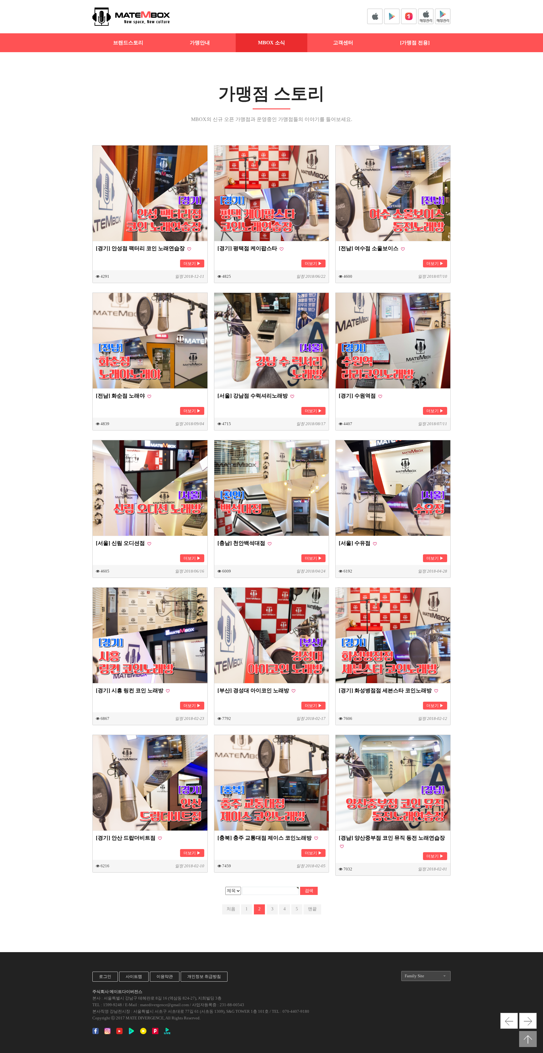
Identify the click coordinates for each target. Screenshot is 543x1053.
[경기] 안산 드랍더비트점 (126, 838)
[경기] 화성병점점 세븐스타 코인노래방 (386, 691)
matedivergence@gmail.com (164, 1004)
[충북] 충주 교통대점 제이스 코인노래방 (265, 838)
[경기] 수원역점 (358, 396)
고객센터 (343, 42)
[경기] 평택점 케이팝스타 (247, 248)
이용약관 (164, 976)
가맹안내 (200, 42)
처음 (231, 909)
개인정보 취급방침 (204, 976)
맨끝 (312, 909)
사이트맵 (134, 976)
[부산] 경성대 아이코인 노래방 (253, 691)
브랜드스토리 (128, 42)
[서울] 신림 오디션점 (121, 543)
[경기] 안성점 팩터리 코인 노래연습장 (141, 248)
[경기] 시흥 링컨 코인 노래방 (130, 691)
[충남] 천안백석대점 (241, 543)
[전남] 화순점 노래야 (121, 396)
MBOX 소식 (271, 42)
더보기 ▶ (192, 263)
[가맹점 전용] (415, 42)
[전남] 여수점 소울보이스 (369, 248)
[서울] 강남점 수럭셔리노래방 (253, 396)
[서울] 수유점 (355, 543)
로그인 (105, 976)
